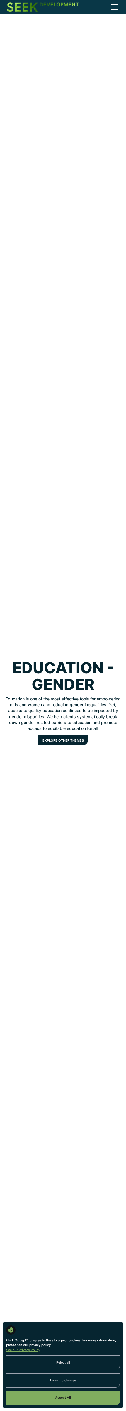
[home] (42, 7)
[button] (113, 7)
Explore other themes (63, 740)
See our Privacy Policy (23, 1350)
